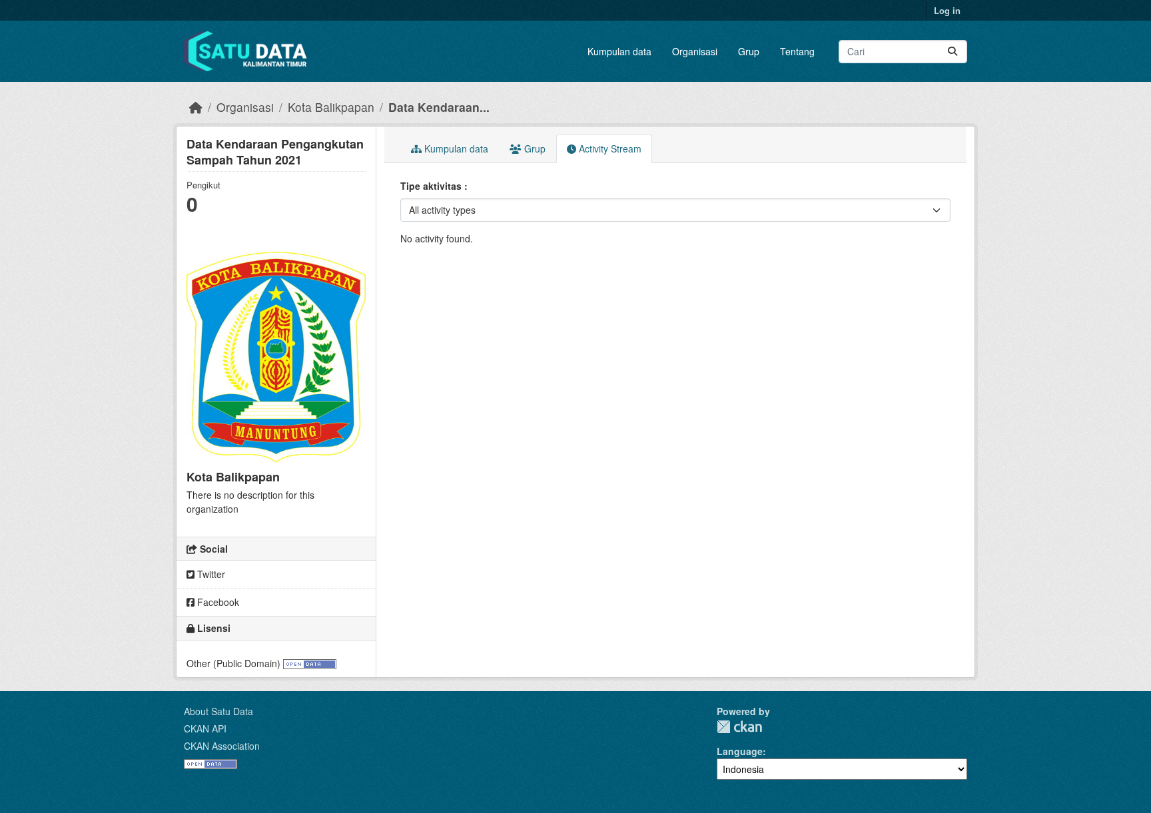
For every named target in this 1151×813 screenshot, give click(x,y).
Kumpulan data (619, 51)
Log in (947, 10)
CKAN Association (222, 745)
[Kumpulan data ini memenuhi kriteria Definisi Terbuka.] (309, 663)
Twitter (209, 574)
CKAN (739, 727)
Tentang (797, 51)
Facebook (216, 602)
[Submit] (952, 51)
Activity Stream (608, 148)
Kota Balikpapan (331, 107)
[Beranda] (195, 107)
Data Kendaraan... (439, 107)
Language (740, 751)
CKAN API (205, 728)
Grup (748, 51)
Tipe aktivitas (432, 185)
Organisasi (694, 51)
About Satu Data (218, 711)
